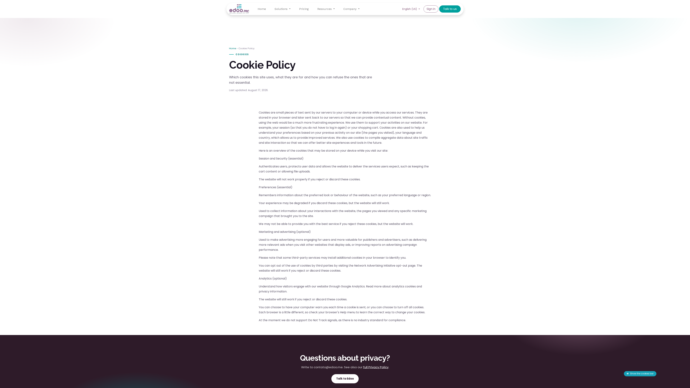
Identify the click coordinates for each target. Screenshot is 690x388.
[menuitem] (261, 9)
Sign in (431, 9)
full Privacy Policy (375, 367)
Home (232, 48)
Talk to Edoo (345, 378)
